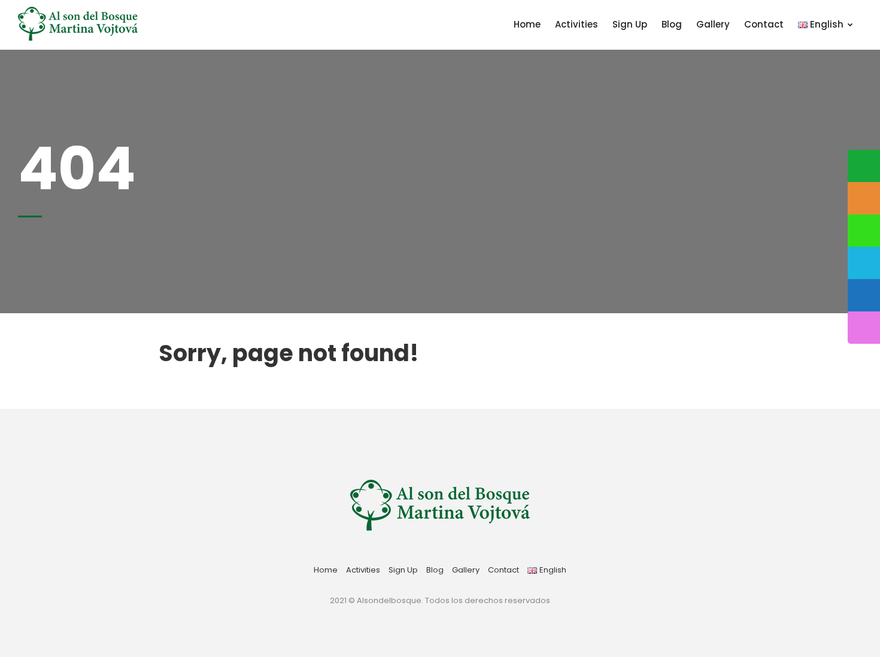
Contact (764, 24)
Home (527, 24)
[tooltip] (864, 166)
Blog (671, 24)
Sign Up (629, 24)
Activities (576, 24)
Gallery (713, 24)
